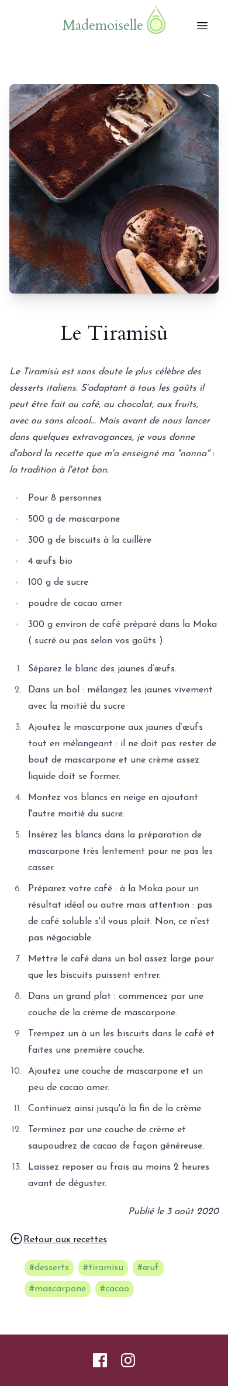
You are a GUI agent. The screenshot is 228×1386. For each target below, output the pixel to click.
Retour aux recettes (65, 1239)
